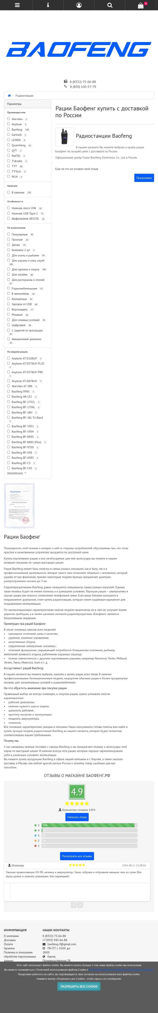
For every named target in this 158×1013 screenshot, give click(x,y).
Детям (18, 245)
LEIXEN (18, 140)
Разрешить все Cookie (79, 986)
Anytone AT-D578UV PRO (26, 373)
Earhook (18, 135)
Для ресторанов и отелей (27, 281)
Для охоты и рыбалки (27, 255)
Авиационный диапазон (25, 340)
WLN (16, 176)
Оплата (8, 944)
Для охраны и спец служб (27, 262)
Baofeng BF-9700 (24, 447)
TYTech (18, 171)
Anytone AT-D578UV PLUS (27, 365)
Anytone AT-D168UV (26, 358)
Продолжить (144, 178)
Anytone (18, 124)
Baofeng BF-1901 (24, 426)
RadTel (18, 155)
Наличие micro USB (26, 208)
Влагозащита (22, 309)
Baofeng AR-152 (23, 396)
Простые (19, 239)
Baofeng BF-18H (24, 412)
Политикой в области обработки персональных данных (121, 969)
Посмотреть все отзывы (77, 856)
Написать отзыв (77, 817)
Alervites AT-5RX (24, 386)
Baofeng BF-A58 (23, 452)
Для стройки (22, 274)
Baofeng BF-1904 (24, 431)
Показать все (15, 472)
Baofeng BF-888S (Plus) (28, 442)
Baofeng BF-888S (24, 437)
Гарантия (9, 948)
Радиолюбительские (27, 288)
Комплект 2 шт (22, 250)
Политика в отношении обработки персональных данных (20, 956)
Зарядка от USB (24, 304)
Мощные (19, 314)
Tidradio (19, 161)
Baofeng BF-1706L (25, 407)
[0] (141, 5)
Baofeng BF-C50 (23, 468)
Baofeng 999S (22, 391)
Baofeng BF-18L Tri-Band (26, 419)
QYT (16, 150)
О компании (11, 936)
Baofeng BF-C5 (23, 463)
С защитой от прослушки (26, 332)
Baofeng (20, 129)
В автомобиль (22, 293)
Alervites (19, 119)
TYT (16, 166)
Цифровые (21, 325)
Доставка (10, 940)
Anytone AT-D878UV (26, 381)
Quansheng (21, 145)
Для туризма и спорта (28, 269)
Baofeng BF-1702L (25, 402)
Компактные (21, 299)
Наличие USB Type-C (27, 213)
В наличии (21, 192)
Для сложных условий (28, 320)
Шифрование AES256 (27, 218)
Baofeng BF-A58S (24, 458)
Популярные (22, 234)
